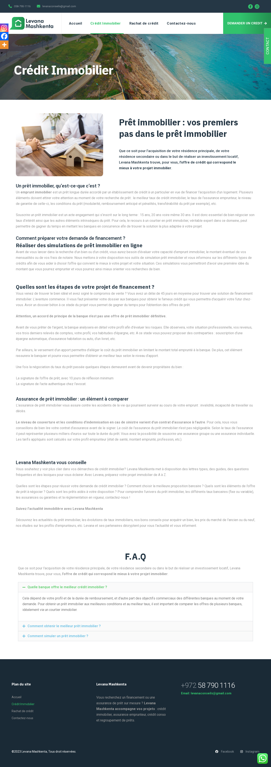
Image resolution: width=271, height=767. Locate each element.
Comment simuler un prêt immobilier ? (58, 636)
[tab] (135, 587)
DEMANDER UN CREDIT (245, 23)
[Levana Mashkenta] (32, 23)
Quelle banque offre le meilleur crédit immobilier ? (67, 587)
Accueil (75, 23)
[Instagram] (257, 6)
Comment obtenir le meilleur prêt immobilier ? (64, 626)
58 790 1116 (208, 685)
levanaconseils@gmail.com (59, 6)
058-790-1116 (22, 6)
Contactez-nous (181, 23)
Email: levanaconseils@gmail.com (206, 693)
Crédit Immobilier (105, 23)
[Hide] (1, 53)
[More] (4, 44)
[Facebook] (250, 6)
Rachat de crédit (143, 23)
